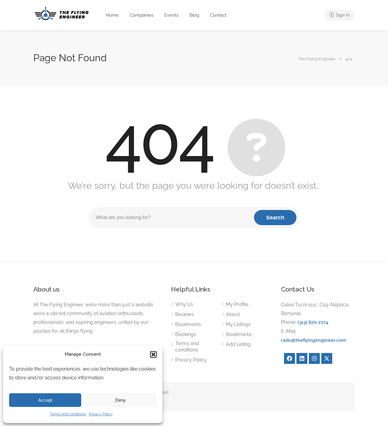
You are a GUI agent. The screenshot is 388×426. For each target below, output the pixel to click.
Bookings (185, 334)
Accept (45, 400)
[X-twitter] (326, 358)
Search (275, 218)
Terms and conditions (68, 414)
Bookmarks (188, 324)
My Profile (237, 304)
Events (171, 15)
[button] (153, 354)
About (233, 314)
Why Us (184, 304)
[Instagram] (314, 358)
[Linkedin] (301, 358)
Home (112, 15)
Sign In (342, 15)
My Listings (238, 324)
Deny (120, 400)
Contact (218, 15)
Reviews (184, 314)
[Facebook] (289, 358)
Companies (141, 15)
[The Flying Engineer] (61, 13)
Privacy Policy (101, 414)
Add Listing (238, 344)
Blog (194, 15)
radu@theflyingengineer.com (313, 340)
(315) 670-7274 (313, 322)
